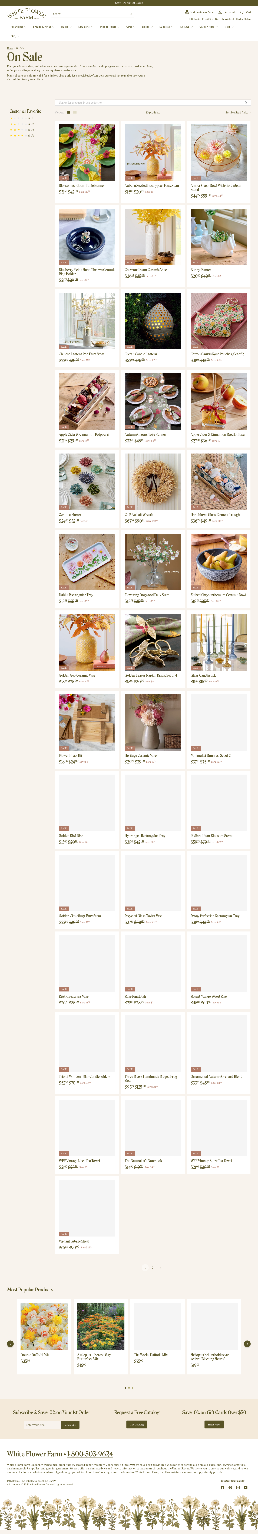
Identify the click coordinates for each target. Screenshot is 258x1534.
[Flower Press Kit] (87, 722)
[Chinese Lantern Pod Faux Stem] (87, 321)
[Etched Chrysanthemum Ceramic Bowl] (219, 562)
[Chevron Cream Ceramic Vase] (153, 237)
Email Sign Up (210, 19)
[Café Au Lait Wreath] (153, 482)
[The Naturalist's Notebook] (153, 1128)
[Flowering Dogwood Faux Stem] (153, 562)
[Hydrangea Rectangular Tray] (153, 803)
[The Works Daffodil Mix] (157, 1326)
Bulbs (65, 26)
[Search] (131, 13)
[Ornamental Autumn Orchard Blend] (219, 1043)
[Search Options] (247, 103)
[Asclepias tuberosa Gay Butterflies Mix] (100, 1326)
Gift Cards (194, 19)
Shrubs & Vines (42, 26)
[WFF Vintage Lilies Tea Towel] (87, 1128)
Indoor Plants (108, 26)
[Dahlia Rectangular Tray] (87, 562)
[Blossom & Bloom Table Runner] (87, 152)
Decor (146, 26)
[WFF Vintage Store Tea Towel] (219, 1128)
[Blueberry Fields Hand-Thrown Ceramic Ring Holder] (87, 237)
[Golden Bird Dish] (87, 803)
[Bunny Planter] (219, 237)
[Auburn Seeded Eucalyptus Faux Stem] (153, 152)
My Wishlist (227, 19)
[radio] (68, 112)
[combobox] (92, 13)
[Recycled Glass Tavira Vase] (153, 883)
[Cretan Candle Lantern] (153, 321)
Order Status (243, 19)
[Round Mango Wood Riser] (219, 963)
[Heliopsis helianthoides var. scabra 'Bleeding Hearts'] (214, 1326)
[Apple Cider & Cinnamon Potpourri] (87, 401)
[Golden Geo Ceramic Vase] (87, 642)
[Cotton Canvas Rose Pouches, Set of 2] (219, 321)
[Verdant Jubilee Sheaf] (87, 1208)
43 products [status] (152, 112)
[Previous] (10, 1343)
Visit (228, 26)
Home (10, 48)
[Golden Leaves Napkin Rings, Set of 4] (153, 642)
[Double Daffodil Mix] (44, 1326)
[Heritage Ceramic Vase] (153, 722)
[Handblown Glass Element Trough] (219, 482)
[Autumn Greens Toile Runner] (153, 401)
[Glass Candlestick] (219, 642)
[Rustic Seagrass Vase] (87, 963)
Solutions (84, 26)
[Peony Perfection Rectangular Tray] (219, 883)
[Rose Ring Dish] (153, 963)
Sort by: (237, 112)
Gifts (129, 26)
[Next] (247, 1343)
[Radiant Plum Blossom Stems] (219, 803)
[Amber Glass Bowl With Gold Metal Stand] (219, 152)
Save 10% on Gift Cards (129, 2)
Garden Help (207, 26)
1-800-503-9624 (90, 1454)
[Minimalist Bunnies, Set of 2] (219, 722)
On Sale (185, 26)
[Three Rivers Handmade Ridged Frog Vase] (153, 1043)
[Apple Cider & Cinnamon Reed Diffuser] (219, 401)
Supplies (165, 26)
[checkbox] (31, 118)
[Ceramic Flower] (87, 482)
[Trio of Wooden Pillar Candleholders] (87, 1043)
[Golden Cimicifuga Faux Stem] (87, 883)
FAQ (13, 36)
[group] (44, 1336)
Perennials (17, 26)
